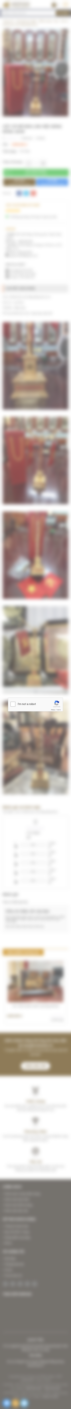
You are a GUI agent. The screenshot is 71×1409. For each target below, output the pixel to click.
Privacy (53, 709)
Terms (58, 709)
